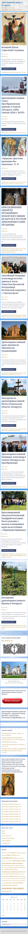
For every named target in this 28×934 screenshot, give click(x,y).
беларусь (7, 555)
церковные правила (12, 885)
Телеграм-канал (6, 843)
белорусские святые (21, 852)
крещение (6, 869)
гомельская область (9, 627)
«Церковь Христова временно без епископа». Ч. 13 (12, 161)
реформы (14, 876)
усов (14, 183)
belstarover (5, 56)
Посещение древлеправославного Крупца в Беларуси (13, 600)
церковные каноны (11, 883)
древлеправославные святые (8, 865)
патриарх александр (15, 873)
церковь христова (19, 183)
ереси (10, 867)
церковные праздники (13, 888)
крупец (2, 628)
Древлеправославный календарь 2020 (11, 806)
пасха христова (7, 873)
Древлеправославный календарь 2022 (11, 811)
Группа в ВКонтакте (7, 835)
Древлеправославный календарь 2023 (11, 814)
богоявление (4, 855)
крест (3, 869)
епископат (7, 867)
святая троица (22, 878)
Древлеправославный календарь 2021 (11, 809)
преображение (5, 876)
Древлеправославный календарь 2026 (11, 821)
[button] (25, 2)
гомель (10, 860)
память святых (21, 872)
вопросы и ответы (9, 183)
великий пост (7, 858)
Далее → (25, 633)
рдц (10, 876)
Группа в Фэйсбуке (6, 840)
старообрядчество (15, 880)
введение (18, 855)
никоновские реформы (9, 872)
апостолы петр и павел (6, 852)
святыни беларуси (5, 880)
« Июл (3, 915)
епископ (3, 867)
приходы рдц (12, 252)
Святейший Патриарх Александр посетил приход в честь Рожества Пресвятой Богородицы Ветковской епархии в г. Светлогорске (13, 284)
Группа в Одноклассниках (8, 838)
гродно (6, 374)
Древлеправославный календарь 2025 (11, 819)
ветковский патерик (20, 858)
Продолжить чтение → (8, 68)
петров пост (22, 873)
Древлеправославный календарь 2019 (11, 804)
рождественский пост (22, 876)
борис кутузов (11, 855)
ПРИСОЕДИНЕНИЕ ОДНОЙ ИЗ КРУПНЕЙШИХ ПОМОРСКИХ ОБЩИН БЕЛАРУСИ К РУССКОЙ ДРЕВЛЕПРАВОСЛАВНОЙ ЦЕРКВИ (13, 216)
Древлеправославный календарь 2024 (11, 816)
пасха (3, 873)
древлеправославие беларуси (16, 250)
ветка (6, 316)
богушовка (7, 250)
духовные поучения (19, 865)
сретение (10, 880)
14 (17, 905)
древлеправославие (18, 860)
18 (7, 907)
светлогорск (23, 316)
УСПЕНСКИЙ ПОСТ (6, 742)
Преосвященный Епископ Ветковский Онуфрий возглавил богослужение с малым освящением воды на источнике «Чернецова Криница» (13, 521)
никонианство (13, 869)
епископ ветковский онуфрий (14, 316)
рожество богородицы (6, 878)
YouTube (4, 833)
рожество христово (14, 878)
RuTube (3, 831)
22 (21, 907)
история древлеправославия (18, 867)
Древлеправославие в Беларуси (19, 72)
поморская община (5, 252)
